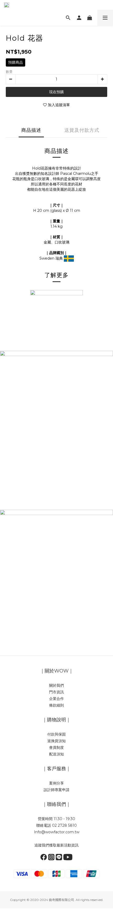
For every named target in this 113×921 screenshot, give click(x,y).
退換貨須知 (56, 740)
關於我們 (56, 685)
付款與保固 (56, 734)
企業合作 (56, 698)
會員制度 (56, 747)
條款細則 (56, 705)
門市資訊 (56, 692)
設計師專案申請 (56, 789)
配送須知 (56, 754)
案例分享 (56, 783)
